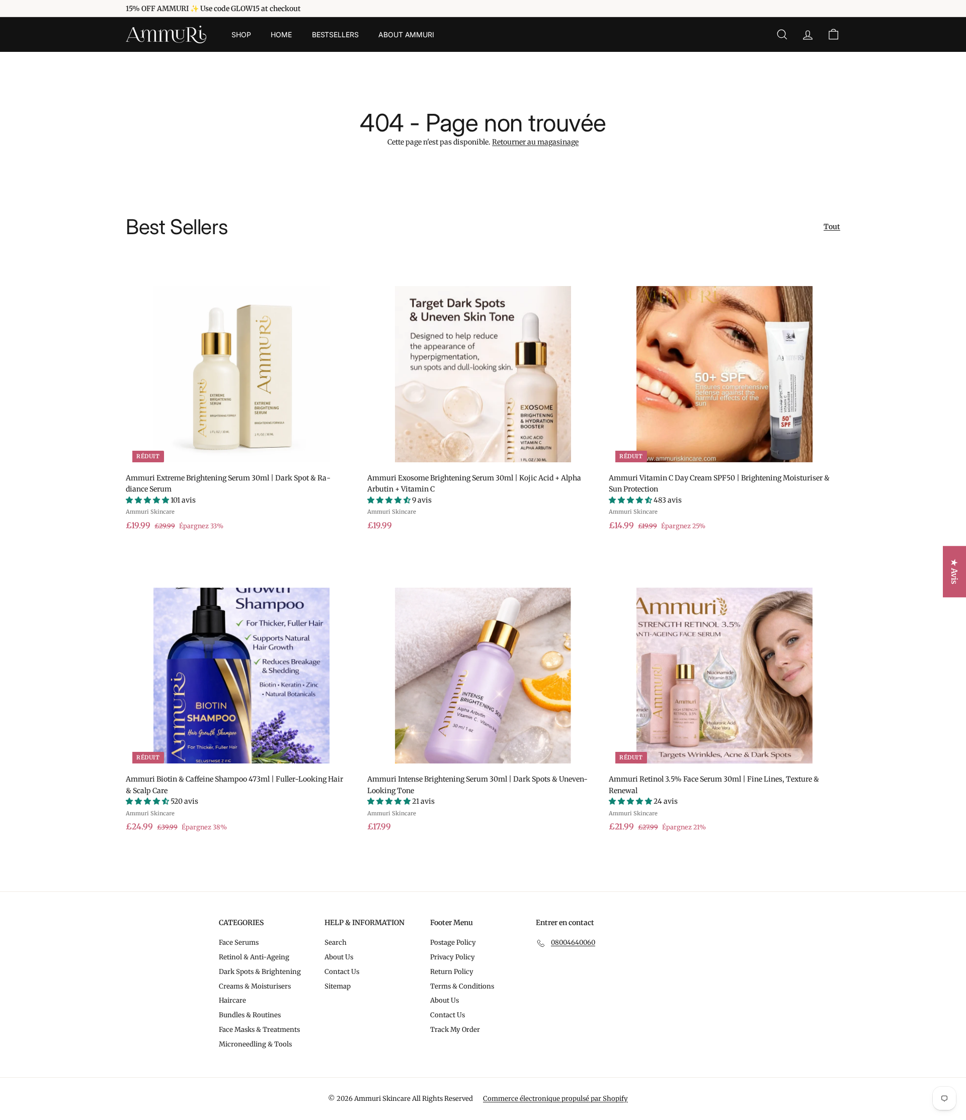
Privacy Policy (452, 957)
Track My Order (455, 1029)
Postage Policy (453, 942)
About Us (339, 957)
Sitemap (338, 986)
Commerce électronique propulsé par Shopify (555, 1098)
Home (281, 34)
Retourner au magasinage (535, 142)
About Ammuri (406, 34)
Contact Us (342, 971)
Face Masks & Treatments (259, 1029)
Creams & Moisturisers (255, 986)
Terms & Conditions (462, 986)
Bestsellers (335, 34)
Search (336, 942)
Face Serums (239, 942)
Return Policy (451, 971)
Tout (832, 226)
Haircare (232, 1000)
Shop (241, 34)
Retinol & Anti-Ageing (254, 957)
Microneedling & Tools (255, 1044)
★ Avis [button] (954, 571)
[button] (148, 500)
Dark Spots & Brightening (260, 971)
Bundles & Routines (250, 1015)
